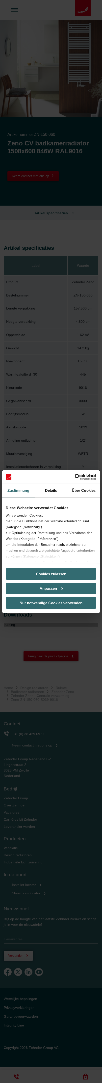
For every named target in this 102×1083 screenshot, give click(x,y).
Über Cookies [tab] (84, 490)
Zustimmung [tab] (18, 490)
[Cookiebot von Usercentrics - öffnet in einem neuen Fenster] (74, 477)
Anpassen (48, 588)
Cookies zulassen (51, 574)
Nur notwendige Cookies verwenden (51, 603)
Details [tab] (51, 490)
